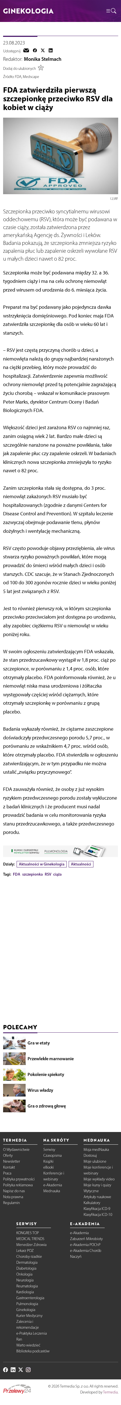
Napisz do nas (14, 1191)
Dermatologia (26, 1262)
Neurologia (24, 1280)
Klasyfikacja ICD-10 (98, 1214)
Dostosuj (90, 1155)
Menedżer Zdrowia (31, 1244)
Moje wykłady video (99, 1179)
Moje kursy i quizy (97, 1185)
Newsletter (11, 1161)
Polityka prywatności (19, 1179)
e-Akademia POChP (85, 1244)
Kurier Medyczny (29, 1315)
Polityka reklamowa (18, 1185)
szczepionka (32, 874)
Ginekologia (25, 1309)
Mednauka (51, 1191)
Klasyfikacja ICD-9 (97, 1208)
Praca (7, 1173)
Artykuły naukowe (97, 1196)
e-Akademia (52, 1185)
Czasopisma (52, 1155)
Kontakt (9, 1167)
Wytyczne (91, 1191)
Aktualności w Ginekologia (41, 864)
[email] (26, 51)
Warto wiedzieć (28, 1345)
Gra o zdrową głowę (47, 1106)
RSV (48, 874)
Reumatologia (27, 1286)
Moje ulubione (95, 1161)
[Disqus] (60, 951)
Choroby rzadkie (29, 1256)
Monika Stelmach (42, 59)
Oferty (8, 1155)
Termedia (110, 1392)
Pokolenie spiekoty (46, 1074)
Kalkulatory (92, 1202)
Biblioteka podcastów (33, 1351)
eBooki (48, 1167)
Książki (48, 1161)
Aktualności (81, 864)
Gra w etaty (39, 1043)
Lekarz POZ (25, 1250)
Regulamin (11, 1202)
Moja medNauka (96, 1149)
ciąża (57, 874)
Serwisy (49, 1149)
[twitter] (43, 51)
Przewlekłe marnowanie (51, 1058)
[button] (111, 11)
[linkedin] (51, 51)
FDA (16, 874)
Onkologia (24, 1274)
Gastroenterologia (30, 1298)
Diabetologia (26, 1268)
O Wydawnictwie (16, 1149)
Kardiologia (25, 1292)
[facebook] (35, 51)
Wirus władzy (40, 1090)
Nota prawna (13, 1196)
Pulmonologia (27, 1303)
